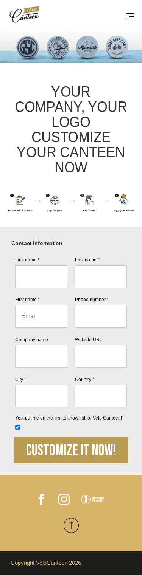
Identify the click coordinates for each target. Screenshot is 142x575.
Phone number (92, 299)
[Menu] (130, 16)
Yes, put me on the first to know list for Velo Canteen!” (69, 418)
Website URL (88, 339)
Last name (87, 260)
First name (27, 260)
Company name (31, 339)
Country (84, 379)
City (20, 379)
